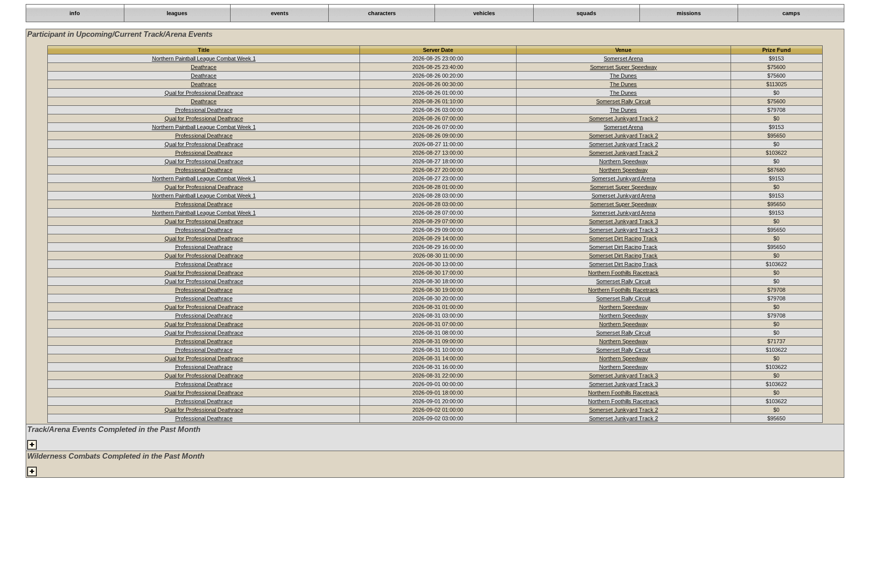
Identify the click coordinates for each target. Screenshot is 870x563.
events (279, 13)
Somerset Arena (623, 58)
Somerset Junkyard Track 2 (623, 118)
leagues (177, 13)
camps (791, 13)
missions (689, 13)
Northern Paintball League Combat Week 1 (204, 58)
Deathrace (203, 67)
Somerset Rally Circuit (623, 101)
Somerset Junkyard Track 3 (623, 221)
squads (586, 13)
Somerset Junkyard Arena (624, 178)
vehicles (484, 13)
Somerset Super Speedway (623, 67)
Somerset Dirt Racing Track (623, 238)
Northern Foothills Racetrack (623, 273)
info (74, 13)
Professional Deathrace (204, 110)
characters (382, 13)
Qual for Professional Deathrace (204, 93)
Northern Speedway (623, 161)
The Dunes (623, 76)
